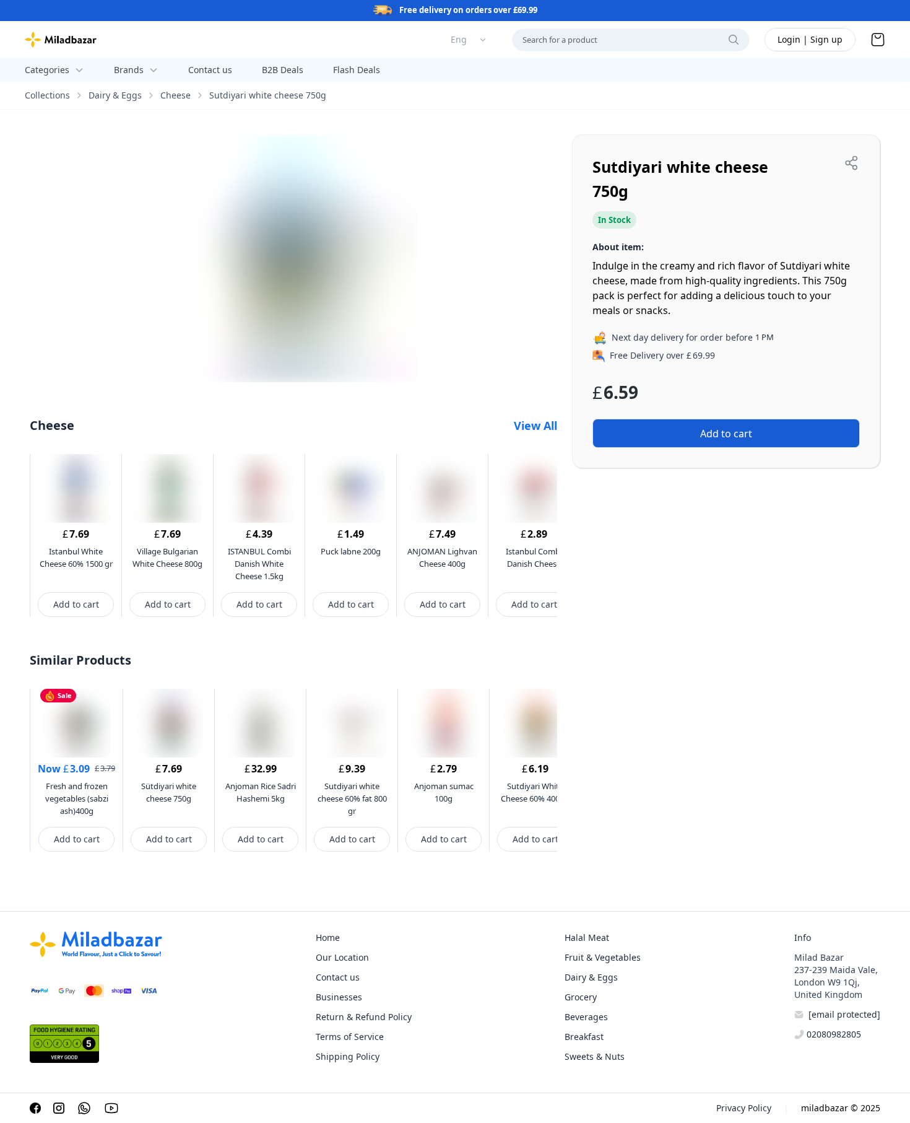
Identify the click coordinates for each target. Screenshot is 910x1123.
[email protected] (844, 1014)
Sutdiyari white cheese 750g (267, 95)
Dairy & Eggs (115, 95)
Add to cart (76, 604)
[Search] (733, 39)
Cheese (175, 95)
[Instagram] (58, 1108)
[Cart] (877, 39)
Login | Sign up (810, 39)
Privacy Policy (743, 1108)
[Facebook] (35, 1108)
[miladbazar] (61, 39)
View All (535, 425)
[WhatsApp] (84, 1108)
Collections (47, 95)
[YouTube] (111, 1108)
